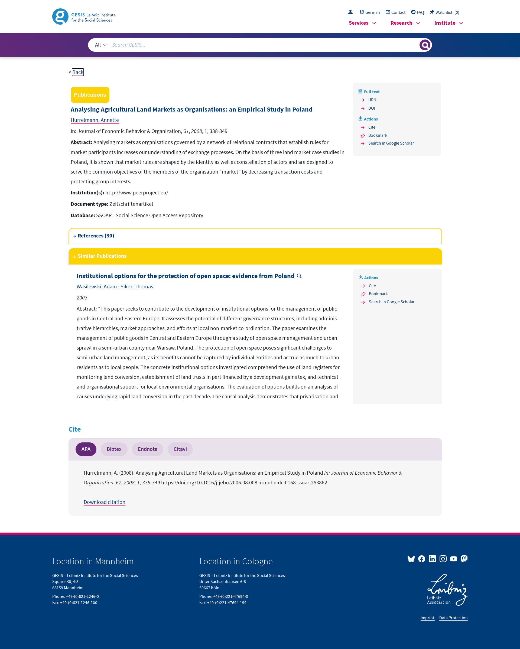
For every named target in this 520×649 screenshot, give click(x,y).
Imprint (428, 618)
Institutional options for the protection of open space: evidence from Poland (186, 276)
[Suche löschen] (415, 44)
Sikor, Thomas (137, 286)
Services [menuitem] (358, 23)
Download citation (104, 502)
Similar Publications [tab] (102, 256)
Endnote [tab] (147, 449)
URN (372, 100)
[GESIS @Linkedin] (432, 559)
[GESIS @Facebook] (422, 559)
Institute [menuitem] (444, 23)
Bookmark (377, 135)
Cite (371, 127)
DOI (371, 108)
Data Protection (453, 618)
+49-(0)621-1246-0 (82, 596)
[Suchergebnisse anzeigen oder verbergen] (425, 45)
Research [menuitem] (401, 23)
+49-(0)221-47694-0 (230, 596)
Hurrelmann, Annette (95, 120)
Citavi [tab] (180, 449)
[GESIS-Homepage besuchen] (84, 15)
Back (77, 72)
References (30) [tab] (96, 236)
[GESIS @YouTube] (454, 559)
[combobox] (260, 45)
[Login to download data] (351, 12)
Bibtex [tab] (114, 449)
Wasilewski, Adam (97, 286)
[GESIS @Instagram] (443, 559)
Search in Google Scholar (391, 143)
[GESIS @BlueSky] (412, 559)
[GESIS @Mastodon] (463, 559)
